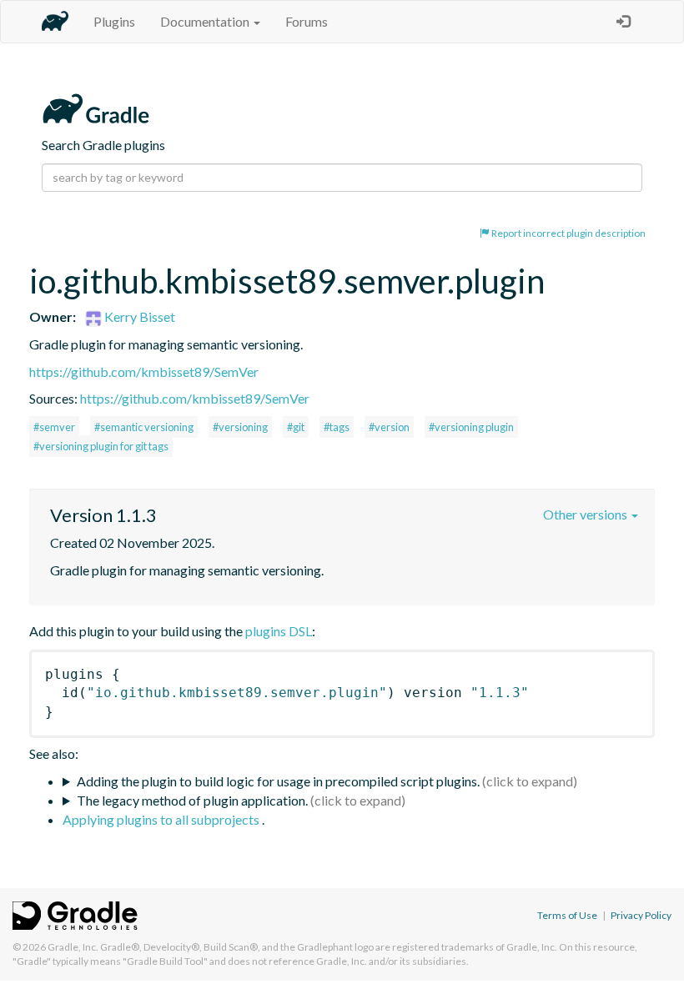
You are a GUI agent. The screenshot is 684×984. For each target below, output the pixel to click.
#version (389, 427)
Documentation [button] (206, 21)
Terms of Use (567, 915)
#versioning (240, 427)
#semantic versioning (144, 427)
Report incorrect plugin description (568, 233)
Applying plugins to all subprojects (162, 819)
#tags (337, 427)
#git (295, 427)
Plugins (114, 21)
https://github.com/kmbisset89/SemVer (144, 371)
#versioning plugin (471, 427)
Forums (306, 21)
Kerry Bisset (138, 316)
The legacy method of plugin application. (192, 800)
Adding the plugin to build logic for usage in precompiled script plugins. (278, 781)
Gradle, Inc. (73, 947)
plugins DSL (278, 631)
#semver (54, 427)
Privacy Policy (641, 915)
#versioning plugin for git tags (100, 446)
